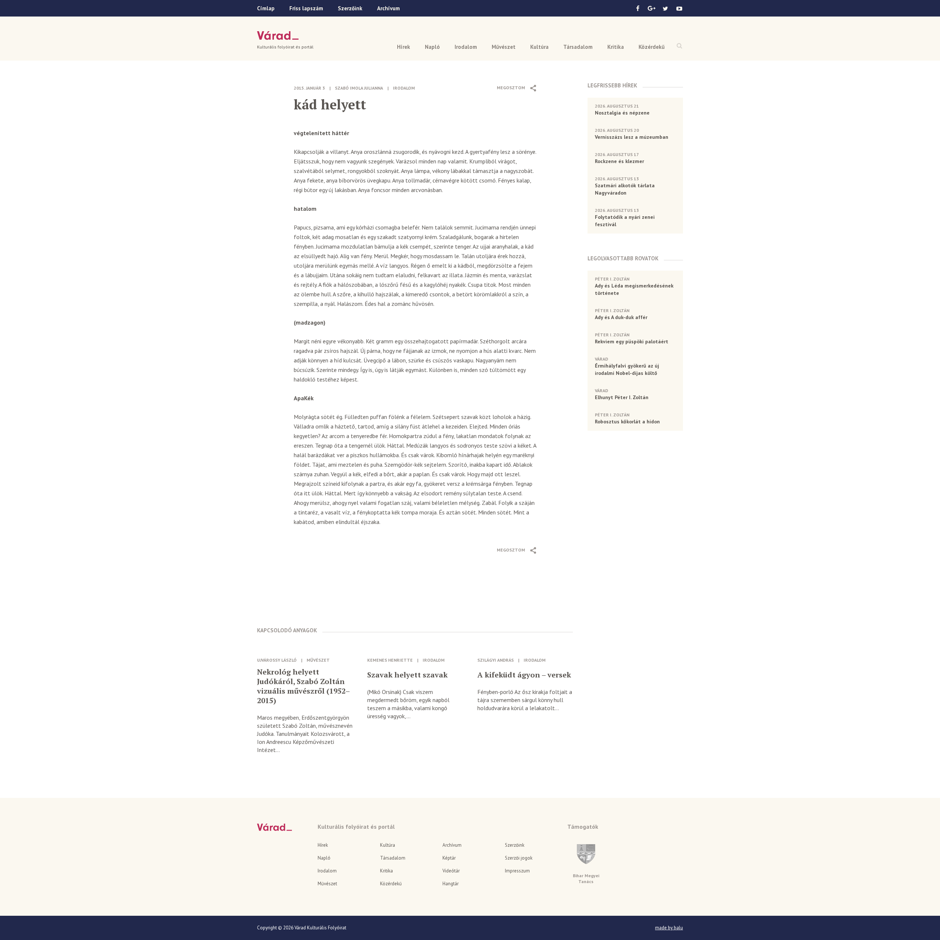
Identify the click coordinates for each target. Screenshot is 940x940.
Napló (432, 46)
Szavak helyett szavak (407, 675)
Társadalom (578, 46)
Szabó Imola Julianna (359, 88)
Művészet (504, 46)
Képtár (449, 858)
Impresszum (517, 871)
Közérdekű (652, 46)
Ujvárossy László (277, 660)
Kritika (615, 46)
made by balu (669, 928)
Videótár (451, 871)
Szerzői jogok (518, 858)
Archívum (388, 8)
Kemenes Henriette (390, 660)
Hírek (403, 46)
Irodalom (466, 46)
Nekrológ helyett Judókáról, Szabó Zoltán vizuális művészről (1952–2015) (303, 686)
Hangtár (450, 884)
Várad (278, 35)
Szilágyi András (495, 660)
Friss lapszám (306, 8)
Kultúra (539, 46)
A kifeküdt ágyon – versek (524, 675)
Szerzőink (350, 8)
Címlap (266, 8)
